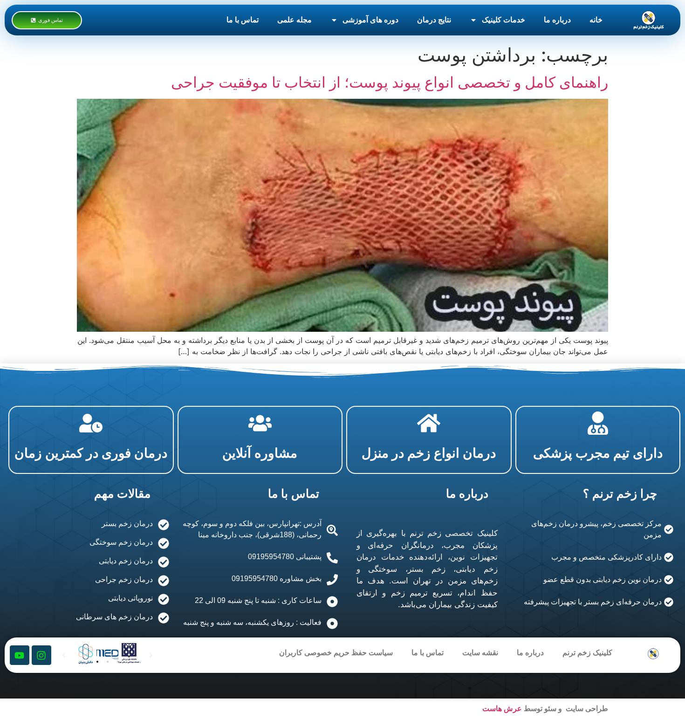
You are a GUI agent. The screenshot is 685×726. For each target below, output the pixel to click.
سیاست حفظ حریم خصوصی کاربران (336, 653)
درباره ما (557, 20)
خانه (596, 20)
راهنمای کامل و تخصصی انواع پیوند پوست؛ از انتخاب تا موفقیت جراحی (389, 82)
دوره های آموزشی (370, 20)
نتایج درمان (434, 20)
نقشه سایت (480, 653)
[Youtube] (19, 655)
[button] (97, 662)
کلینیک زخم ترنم (587, 653)
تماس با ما (242, 20)
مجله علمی (294, 20)
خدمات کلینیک (503, 20)
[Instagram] (41, 655)
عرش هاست (502, 708)
